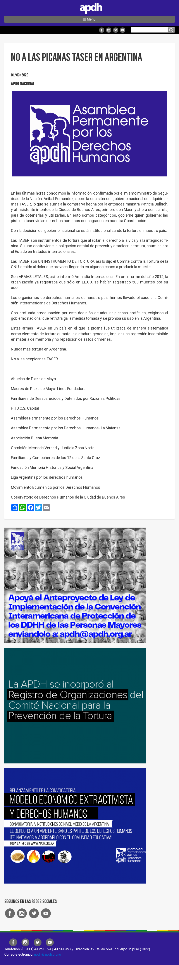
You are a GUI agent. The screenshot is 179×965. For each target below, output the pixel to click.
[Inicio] (89, 7)
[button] (89, 19)
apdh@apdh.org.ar (47, 954)
